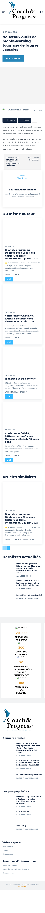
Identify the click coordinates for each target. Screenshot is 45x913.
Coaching (21, 826)
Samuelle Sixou (12, 274)
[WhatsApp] (27, 201)
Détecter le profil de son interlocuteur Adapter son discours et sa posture (28, 800)
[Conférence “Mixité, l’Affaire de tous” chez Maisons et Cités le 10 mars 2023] (22, 413)
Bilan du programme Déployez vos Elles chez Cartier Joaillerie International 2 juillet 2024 (21, 518)
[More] (34, 120)
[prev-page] (4, 548)
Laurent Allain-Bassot (19, 110)
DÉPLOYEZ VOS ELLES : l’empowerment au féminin (13, 163)
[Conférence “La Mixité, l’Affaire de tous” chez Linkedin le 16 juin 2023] (22, 296)
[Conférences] (8, 816)
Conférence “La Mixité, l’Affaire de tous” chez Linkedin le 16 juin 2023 (19, 318)
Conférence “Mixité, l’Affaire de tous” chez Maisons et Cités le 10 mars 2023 (22, 437)
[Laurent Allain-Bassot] (5, 110)
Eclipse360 (22, 886)
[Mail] (23, 201)
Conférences (22, 811)
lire (9, 279)
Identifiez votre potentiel (20, 378)
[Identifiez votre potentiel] (22, 359)
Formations (34, 160)
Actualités (10, 32)
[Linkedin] (18, 201)
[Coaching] (8, 830)
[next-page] (8, 548)
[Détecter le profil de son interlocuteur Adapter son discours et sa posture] (8, 801)
